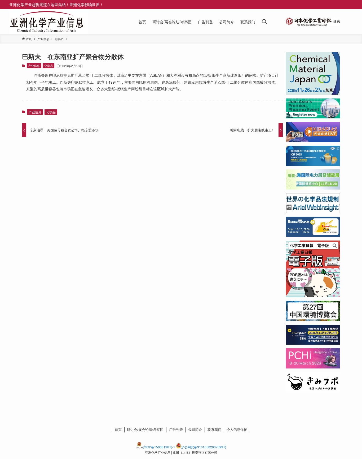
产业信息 (34, 65)
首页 (118, 429)
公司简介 (195, 429)
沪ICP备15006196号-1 (159, 447)
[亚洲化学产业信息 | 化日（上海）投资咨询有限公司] (46, 21)
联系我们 (214, 429)
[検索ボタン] (264, 22)
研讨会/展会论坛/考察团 (145, 429)
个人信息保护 (237, 429)
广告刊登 (176, 429)
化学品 (48, 65)
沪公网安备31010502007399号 (203, 447)
